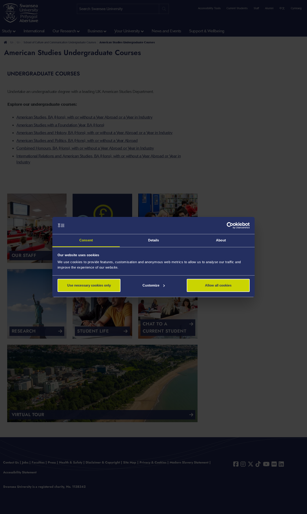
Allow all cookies (218, 285)
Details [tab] (153, 240)
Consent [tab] (86, 240)
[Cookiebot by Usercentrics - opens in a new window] (230, 225)
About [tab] (221, 240)
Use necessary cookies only (89, 285)
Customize (150, 285)
